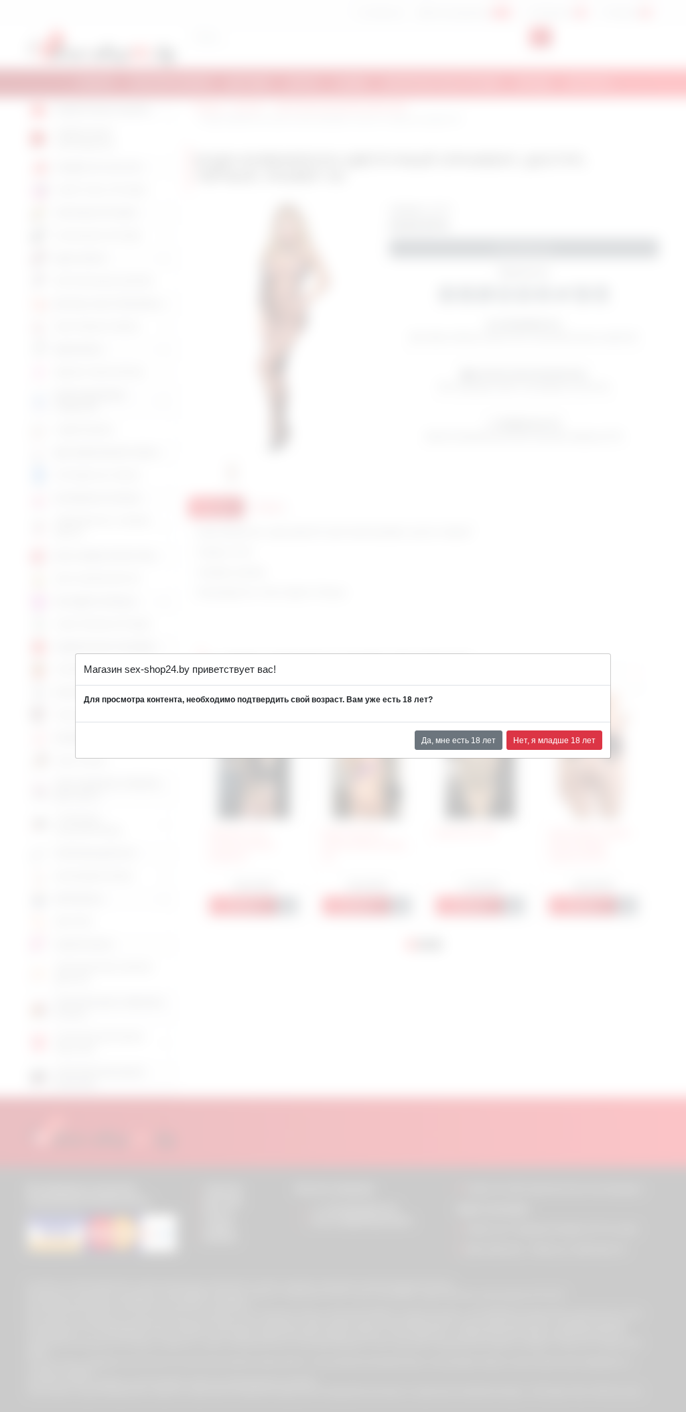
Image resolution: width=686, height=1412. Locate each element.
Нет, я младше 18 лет (554, 740)
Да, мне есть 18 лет (458, 740)
